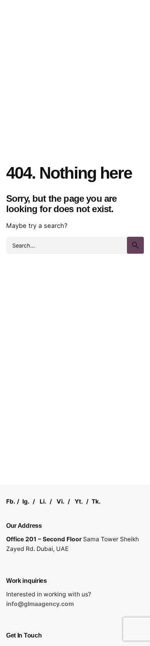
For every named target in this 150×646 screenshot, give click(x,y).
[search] (135, 245)
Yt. (79, 501)
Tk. (96, 501)
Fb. (10, 501)
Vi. (61, 501)
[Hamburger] (17, 39)
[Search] (134, 39)
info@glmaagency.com (40, 604)
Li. (43, 501)
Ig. (26, 501)
